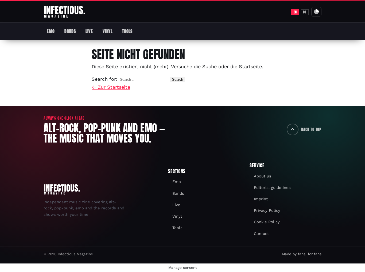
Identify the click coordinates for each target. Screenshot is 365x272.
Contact (261, 233)
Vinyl (107, 31)
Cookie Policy (267, 222)
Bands (70, 31)
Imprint (261, 199)
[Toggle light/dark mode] (316, 12)
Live (89, 31)
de (304, 12)
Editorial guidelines (272, 187)
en (295, 12)
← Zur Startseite (111, 87)
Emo (51, 31)
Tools (127, 31)
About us (262, 176)
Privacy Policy (267, 210)
